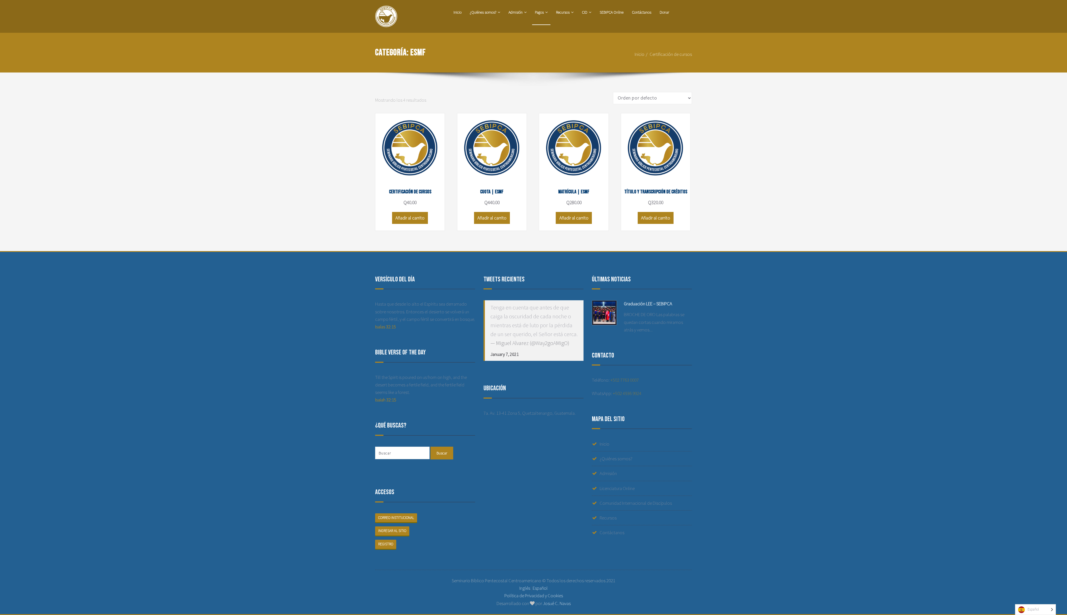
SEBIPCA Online (612, 12)
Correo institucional (396, 517)
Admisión (515, 12)
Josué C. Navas (557, 603)
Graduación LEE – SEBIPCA (648, 304)
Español (540, 588)
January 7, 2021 (504, 354)
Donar (664, 12)
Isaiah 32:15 (385, 400)
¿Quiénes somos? (483, 12)
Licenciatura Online (617, 488)
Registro (385, 544)
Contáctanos (641, 12)
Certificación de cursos (671, 54)
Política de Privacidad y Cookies (533, 595)
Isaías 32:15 (385, 327)
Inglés (524, 588)
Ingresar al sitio (392, 530)
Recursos (563, 12)
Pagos (539, 12)
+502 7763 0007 (624, 380)
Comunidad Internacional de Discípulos (636, 503)
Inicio (457, 12)
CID (584, 12)
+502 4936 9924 (627, 393)
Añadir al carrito (410, 218)
